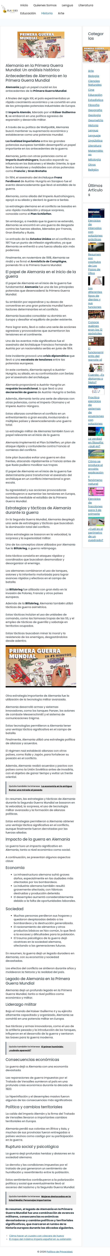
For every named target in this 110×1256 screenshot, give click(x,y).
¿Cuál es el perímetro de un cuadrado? (95, 534)
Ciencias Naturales (95, 83)
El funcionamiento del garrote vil (95, 354)
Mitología (94, 159)
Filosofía (93, 105)
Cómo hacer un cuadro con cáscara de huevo (36, 1235)
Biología (93, 76)
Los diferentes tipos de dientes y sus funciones (95, 297)
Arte (61, 13)
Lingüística (95, 140)
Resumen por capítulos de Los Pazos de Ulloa (94, 264)
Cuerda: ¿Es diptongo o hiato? (96, 378)
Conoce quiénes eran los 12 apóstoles (95, 327)
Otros (92, 165)
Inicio (24, 5)
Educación (28, 13)
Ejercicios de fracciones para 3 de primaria (95, 506)
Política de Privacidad (59, 1251)
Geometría (95, 120)
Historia (47, 13)
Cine (91, 90)
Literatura (85, 5)
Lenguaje (94, 135)
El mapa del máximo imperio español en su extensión (40, 1239)
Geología (94, 115)
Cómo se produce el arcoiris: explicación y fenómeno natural (95, 472)
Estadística (95, 100)
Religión (93, 170)
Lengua (67, 5)
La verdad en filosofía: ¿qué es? (96, 442)
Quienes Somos (44, 5)
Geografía (95, 110)
